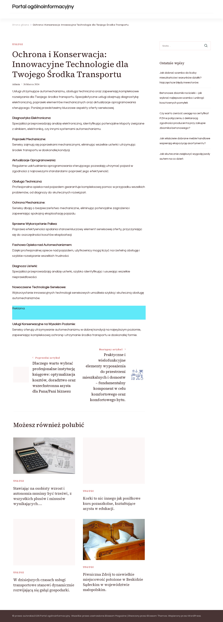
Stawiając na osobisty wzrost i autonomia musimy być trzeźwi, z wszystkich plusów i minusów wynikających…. (42, 496)
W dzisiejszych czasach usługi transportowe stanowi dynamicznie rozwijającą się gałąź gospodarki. (43, 585)
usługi (17, 44)
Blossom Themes (157, 616)
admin (16, 84)
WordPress (194, 616)
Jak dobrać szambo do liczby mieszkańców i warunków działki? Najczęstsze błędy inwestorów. (181, 77)
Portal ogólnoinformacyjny (43, 6)
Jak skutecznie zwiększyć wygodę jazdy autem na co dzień (185, 156)
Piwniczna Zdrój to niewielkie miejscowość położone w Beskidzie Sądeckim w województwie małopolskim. (113, 582)
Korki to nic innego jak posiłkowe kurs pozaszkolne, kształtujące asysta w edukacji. (111, 503)
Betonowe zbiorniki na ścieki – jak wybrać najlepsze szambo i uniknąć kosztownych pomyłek (182, 98)
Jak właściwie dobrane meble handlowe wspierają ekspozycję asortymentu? (185, 141)
